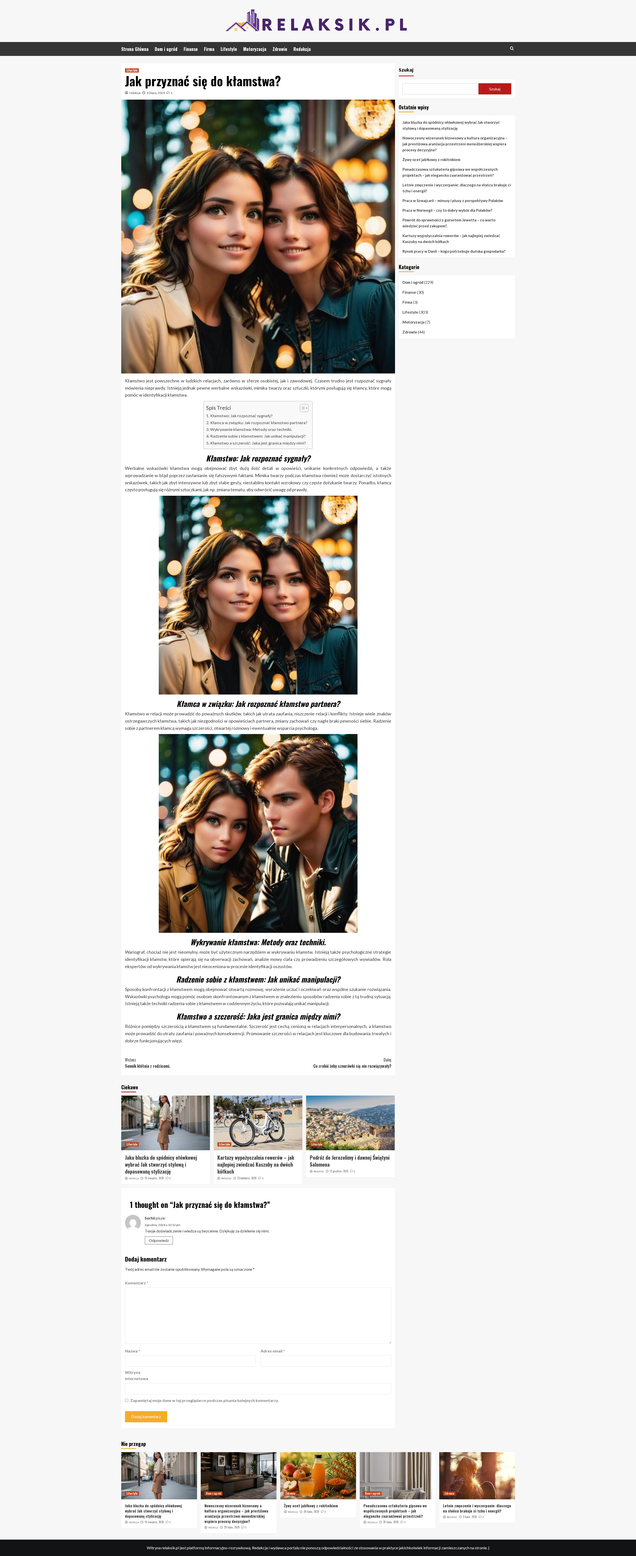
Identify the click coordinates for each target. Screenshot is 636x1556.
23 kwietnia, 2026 (247, 1178)
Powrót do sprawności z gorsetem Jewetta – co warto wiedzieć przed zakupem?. (448, 223)
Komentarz (136, 1282)
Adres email (273, 1351)
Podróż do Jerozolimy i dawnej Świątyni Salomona (350, 1161)
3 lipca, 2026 (470, 1517)
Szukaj (406, 70)
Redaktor (226, 1178)
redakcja (135, 93)
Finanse (191, 49)
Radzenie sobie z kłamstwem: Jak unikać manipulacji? (257, 436)
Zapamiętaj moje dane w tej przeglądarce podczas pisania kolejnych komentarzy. (204, 1400)
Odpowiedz (159, 1240)
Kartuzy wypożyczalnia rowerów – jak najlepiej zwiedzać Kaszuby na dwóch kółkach (255, 1164)
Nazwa (132, 1351)
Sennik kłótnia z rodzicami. (147, 1063)
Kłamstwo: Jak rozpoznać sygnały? (241, 415)
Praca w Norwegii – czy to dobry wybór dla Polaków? (447, 210)
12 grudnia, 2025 (339, 1171)
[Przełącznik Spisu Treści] (301, 408)
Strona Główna (135, 49)
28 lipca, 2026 (232, 1527)
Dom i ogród (166, 49)
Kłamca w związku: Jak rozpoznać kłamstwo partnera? (258, 422)
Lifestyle (229, 49)
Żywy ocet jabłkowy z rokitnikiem (431, 159)
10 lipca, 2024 (156, 93)
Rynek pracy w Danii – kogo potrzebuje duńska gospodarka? (453, 251)
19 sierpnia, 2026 (154, 1178)
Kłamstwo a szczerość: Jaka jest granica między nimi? (258, 443)
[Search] (512, 48)
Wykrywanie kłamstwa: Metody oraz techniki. (251, 429)
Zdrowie (280, 49)
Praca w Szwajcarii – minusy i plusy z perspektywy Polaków (452, 200)
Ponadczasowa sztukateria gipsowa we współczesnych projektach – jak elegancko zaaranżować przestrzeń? (450, 172)
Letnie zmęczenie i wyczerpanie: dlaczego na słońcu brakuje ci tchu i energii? (456, 188)
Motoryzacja (254, 49)
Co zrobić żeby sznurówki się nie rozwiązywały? (352, 1063)
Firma (209, 49)
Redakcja (302, 49)
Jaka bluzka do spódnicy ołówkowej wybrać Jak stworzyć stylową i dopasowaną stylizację (161, 1164)
